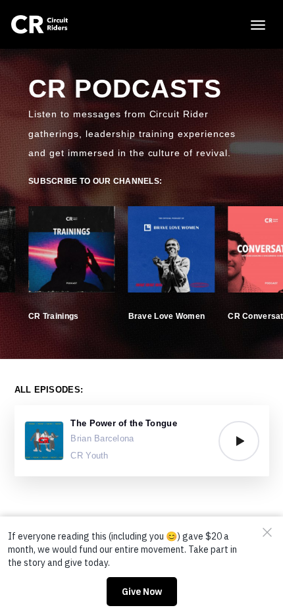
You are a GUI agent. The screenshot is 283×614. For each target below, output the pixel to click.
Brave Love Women (166, 316)
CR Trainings (53, 316)
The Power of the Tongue (123, 423)
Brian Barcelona (102, 438)
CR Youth (89, 455)
